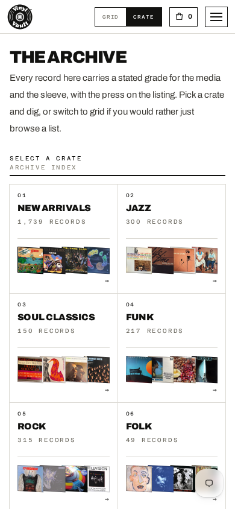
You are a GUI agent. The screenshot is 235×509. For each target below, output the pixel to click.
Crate (147, 16)
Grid (114, 16)
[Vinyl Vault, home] (20, 17)
